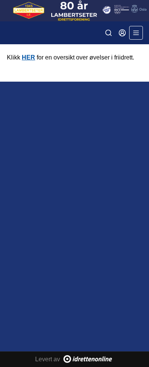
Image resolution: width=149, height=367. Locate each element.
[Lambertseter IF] (74, 10)
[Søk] (108, 33)
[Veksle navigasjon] (136, 33)
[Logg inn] (122, 33)
